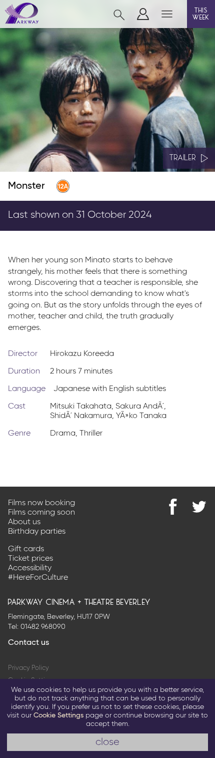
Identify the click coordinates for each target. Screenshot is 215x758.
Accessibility (30, 568)
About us (24, 522)
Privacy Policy (28, 668)
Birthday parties (37, 532)
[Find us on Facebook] (173, 507)
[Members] (143, 14)
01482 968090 (43, 626)
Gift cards (26, 549)
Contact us (28, 643)
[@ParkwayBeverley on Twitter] (199, 507)
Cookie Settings (59, 715)
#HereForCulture (38, 578)
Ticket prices (30, 559)
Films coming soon (41, 513)
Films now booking (41, 503)
